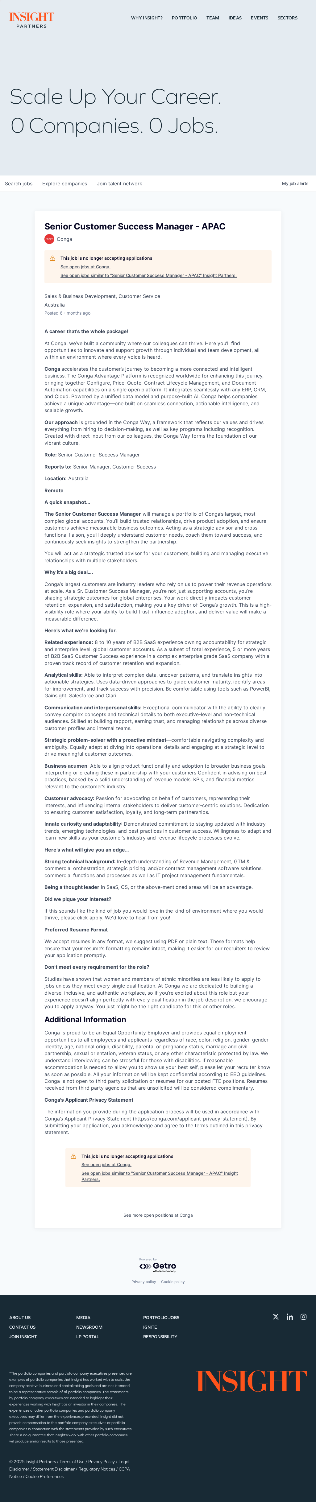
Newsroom (89, 1327)
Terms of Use (72, 1461)
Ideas (235, 18)
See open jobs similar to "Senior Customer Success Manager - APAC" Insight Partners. (148, 275)
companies (64, 183)
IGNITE (150, 1327)
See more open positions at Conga (158, 1215)
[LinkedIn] (290, 1317)
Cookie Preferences (45, 1476)
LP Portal (87, 1336)
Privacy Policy (102, 1461)
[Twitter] (276, 1317)
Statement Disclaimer (54, 1469)
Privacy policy (143, 1281)
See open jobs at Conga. (85, 266)
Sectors (287, 18)
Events (259, 18)
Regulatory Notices (97, 1469)
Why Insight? (147, 18)
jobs (18, 183)
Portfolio (184, 18)
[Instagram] (304, 1317)
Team (212, 18)
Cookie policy (173, 1281)
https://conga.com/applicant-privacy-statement (190, 1119)
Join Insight (23, 1336)
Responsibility (160, 1336)
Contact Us (22, 1327)
